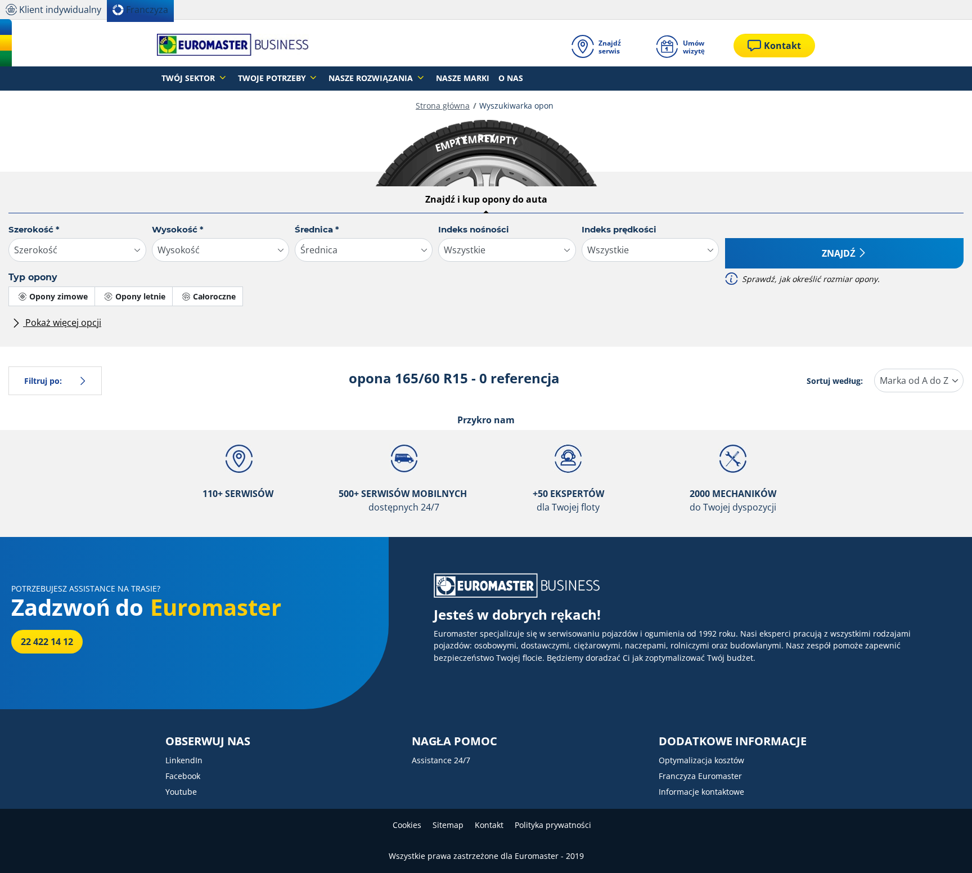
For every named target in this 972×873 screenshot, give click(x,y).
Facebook (182, 776)
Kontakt (489, 825)
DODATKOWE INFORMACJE (733, 741)
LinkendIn (183, 760)
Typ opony (32, 277)
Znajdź (839, 253)
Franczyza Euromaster (700, 776)
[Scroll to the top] (942, 849)
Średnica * (317, 229)
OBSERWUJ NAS (207, 741)
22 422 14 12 (47, 641)
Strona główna (443, 105)
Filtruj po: (43, 380)
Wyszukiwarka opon (516, 105)
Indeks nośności (473, 229)
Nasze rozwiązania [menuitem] (371, 78)
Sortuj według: (835, 380)
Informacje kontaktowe (701, 791)
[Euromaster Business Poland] (233, 45)
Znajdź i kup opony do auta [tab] (486, 199)
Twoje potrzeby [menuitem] (273, 78)
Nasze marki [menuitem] (462, 78)
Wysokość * (178, 229)
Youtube (181, 791)
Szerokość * (34, 229)
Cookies (407, 825)
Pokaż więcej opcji (62, 322)
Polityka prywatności (553, 825)
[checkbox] (51, 296)
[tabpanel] (486, 280)
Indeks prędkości (619, 229)
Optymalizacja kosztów (701, 760)
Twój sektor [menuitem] (189, 78)
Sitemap (448, 825)
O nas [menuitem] (510, 78)
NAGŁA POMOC (454, 741)
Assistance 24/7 (441, 760)
